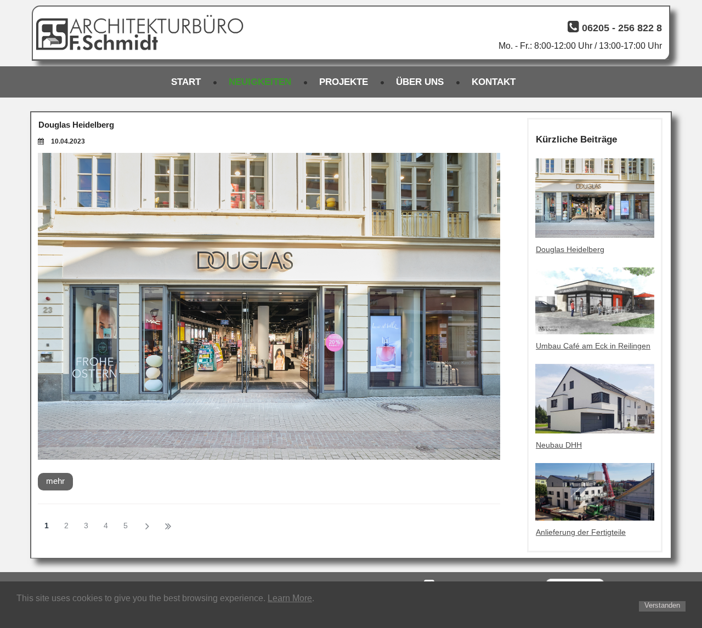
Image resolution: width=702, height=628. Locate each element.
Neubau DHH (559, 445)
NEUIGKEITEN (260, 82)
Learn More (290, 598)
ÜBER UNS (420, 82)
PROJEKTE (343, 82)
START (186, 82)
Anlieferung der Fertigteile (581, 532)
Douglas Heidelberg (76, 124)
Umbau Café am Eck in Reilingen (593, 345)
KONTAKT (494, 82)
